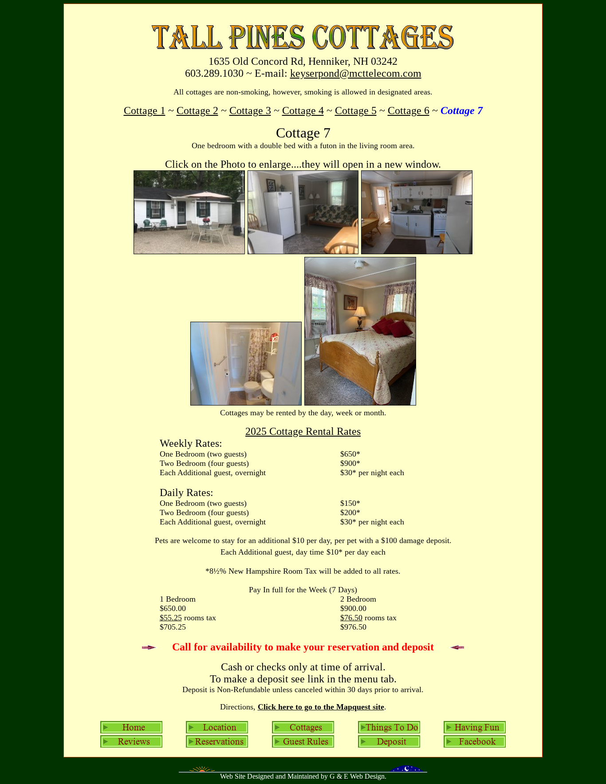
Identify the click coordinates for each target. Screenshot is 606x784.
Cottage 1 (144, 110)
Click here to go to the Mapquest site (321, 706)
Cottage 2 (197, 110)
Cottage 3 (250, 110)
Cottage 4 (303, 110)
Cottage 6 (408, 110)
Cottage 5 (356, 110)
